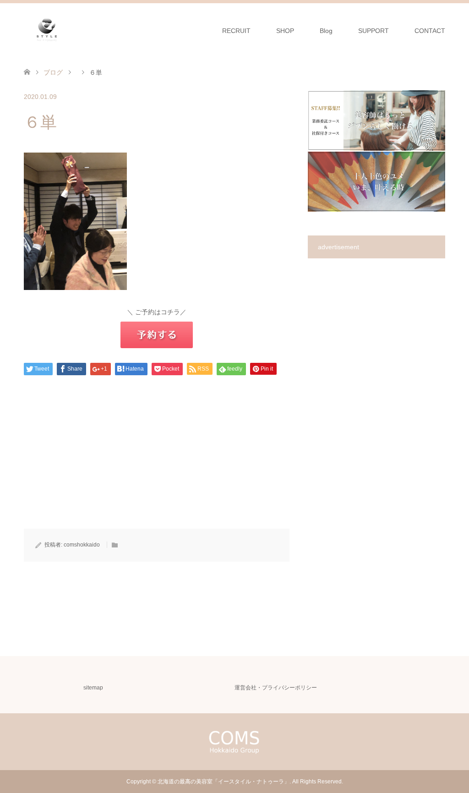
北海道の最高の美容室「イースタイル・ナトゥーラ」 (223, 781)
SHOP (285, 30)
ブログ (53, 72)
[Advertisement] (156, 464)
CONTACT (429, 30)
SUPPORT (373, 30)
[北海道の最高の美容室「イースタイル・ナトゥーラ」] (47, 30)
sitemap (93, 687)
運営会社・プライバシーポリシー (275, 687)
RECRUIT (236, 30)
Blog (326, 30)
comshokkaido (82, 544)
